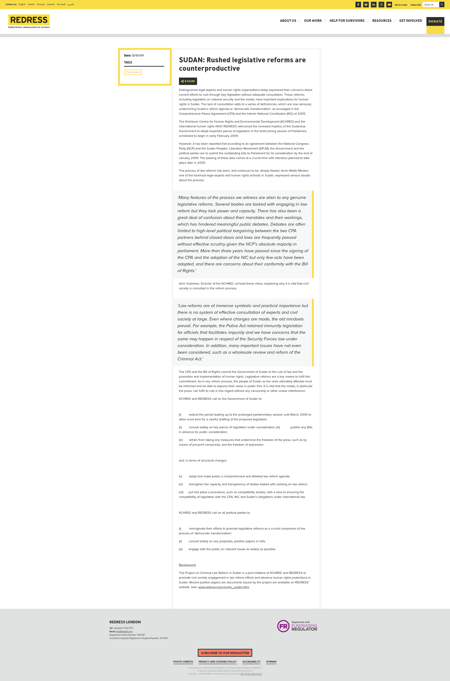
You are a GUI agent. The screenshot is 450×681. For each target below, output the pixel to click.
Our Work (315, 20)
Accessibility (251, 661)
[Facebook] (358, 4)
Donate (435, 21)
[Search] (441, 4)
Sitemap (271, 661)
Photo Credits (183, 661)
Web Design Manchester (251, 674)
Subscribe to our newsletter (225, 653)
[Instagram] (381, 4)
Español (51, 4)
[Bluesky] (366, 4)
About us (290, 20)
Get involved (410, 20)
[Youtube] (389, 4)
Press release (133, 72)
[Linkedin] (374, 4)
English (22, 4)
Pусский (61, 4)
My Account (401, 4)
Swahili (31, 4)
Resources (384, 20)
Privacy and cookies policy (218, 661)
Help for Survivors (350, 20)
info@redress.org (124, 631)
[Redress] (29, 21)
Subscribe (416, 4)
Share (190, 81)
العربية (71, 4)
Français (41, 4)
